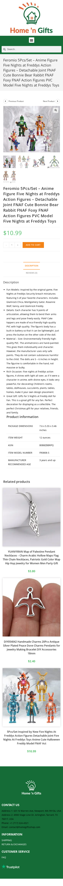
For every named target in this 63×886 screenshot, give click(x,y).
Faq (4, 857)
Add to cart (33, 245)
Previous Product (16, 101)
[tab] (31, 266)
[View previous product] (5, 101)
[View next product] (57, 101)
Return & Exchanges (14, 844)
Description (31, 265)
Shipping (7, 840)
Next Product (49, 101)
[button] (31, 40)
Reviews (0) (31, 272)
